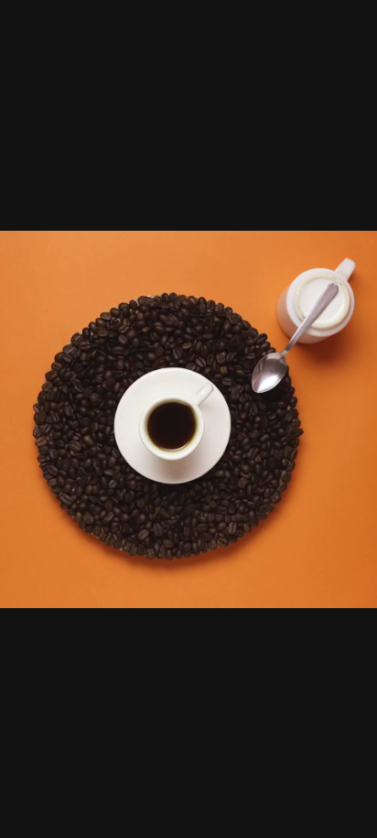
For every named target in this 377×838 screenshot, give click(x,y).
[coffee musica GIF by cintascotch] (188, 419)
